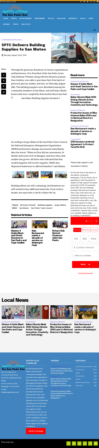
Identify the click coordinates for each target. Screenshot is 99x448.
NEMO (14, 208)
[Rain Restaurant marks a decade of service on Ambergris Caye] (40, 224)
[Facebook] (80, 1)
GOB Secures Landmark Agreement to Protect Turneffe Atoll (82, 144)
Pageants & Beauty (78, 110)
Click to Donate (35, 431)
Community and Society (12, 40)
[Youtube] (97, 1)
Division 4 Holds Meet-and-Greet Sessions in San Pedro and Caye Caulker (18, 237)
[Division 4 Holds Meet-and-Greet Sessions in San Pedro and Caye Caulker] (19, 224)
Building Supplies (45, 205)
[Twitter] (94, 1)
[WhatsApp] (3, 92)
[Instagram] (84, 1)
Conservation (76, 139)
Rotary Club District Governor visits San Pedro (58, 236)
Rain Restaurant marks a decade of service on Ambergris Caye (38, 238)
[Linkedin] (87, 1)
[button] (94, 30)
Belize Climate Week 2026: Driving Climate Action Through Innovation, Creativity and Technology (37, 329)
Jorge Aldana (60, 205)
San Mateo (24, 208)
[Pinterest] (91, 1)
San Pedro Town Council (41, 208)
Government (75, 94)
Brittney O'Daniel (27, 205)
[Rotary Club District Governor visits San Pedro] (60, 224)
